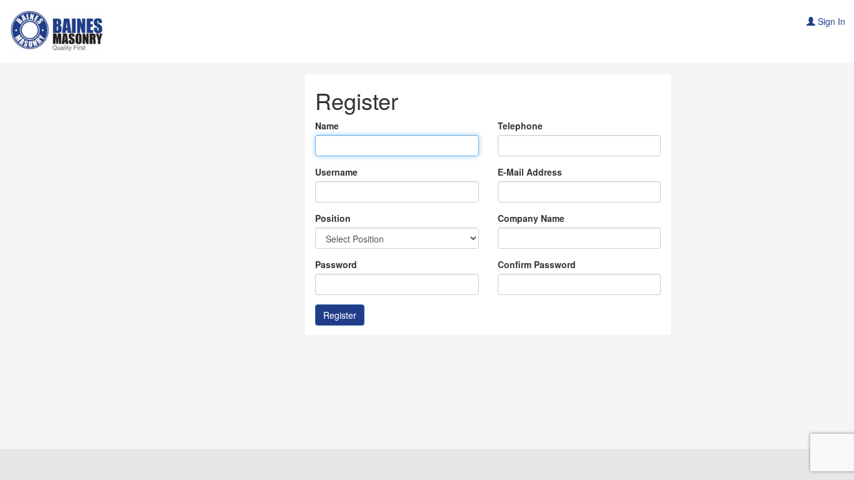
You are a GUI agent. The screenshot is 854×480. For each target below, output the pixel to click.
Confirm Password (537, 264)
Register (339, 315)
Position (333, 218)
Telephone (520, 125)
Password (336, 264)
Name (327, 125)
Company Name (531, 218)
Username (336, 172)
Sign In (830, 21)
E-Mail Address (530, 172)
